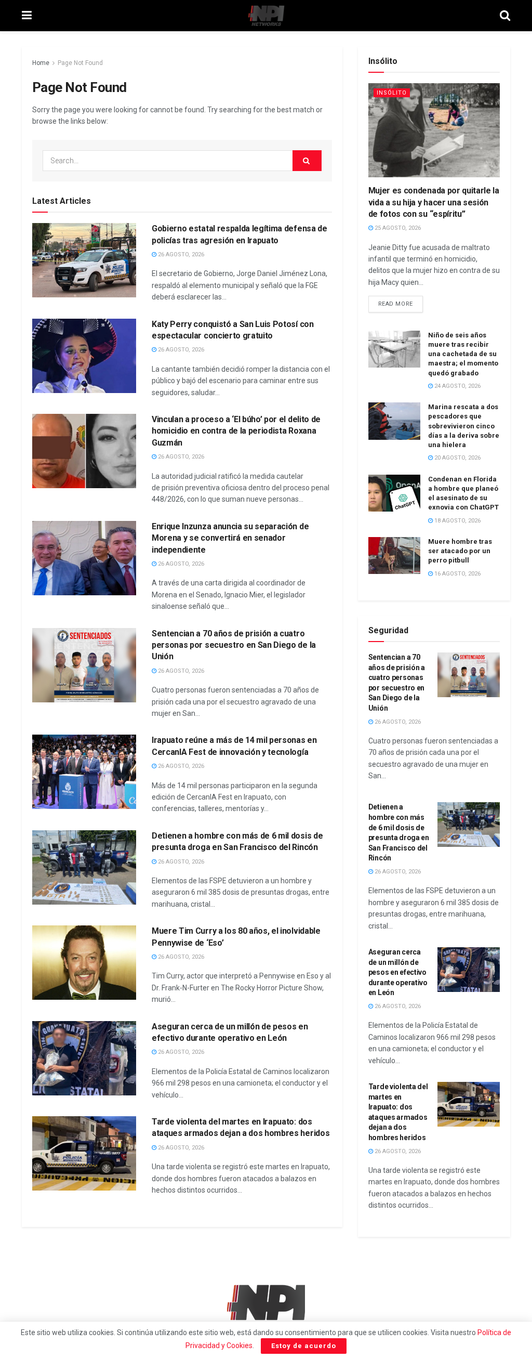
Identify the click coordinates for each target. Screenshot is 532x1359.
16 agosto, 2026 (457, 573)
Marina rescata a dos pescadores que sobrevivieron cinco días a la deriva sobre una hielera (463, 426)
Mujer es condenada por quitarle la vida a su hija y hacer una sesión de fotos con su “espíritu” (433, 202)
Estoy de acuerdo (303, 1346)
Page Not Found (80, 63)
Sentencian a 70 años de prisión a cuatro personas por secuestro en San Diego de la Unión (234, 645)
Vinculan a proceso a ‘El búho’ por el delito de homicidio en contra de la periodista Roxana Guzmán (236, 431)
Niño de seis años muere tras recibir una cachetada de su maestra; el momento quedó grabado (463, 354)
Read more (400, 301)
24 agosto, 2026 (457, 386)
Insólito (392, 92)
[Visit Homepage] (265, 15)
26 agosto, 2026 (180, 254)
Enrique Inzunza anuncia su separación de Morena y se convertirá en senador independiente (230, 538)
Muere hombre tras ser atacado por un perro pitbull (460, 551)
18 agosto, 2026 (457, 520)
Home (40, 63)
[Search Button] (505, 15)
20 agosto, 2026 (457, 457)
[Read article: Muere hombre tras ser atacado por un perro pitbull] (394, 555)
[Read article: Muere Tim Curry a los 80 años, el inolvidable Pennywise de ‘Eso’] (84, 962)
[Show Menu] (27, 15)
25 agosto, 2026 (397, 228)
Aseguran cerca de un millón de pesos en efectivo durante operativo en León (398, 972)
